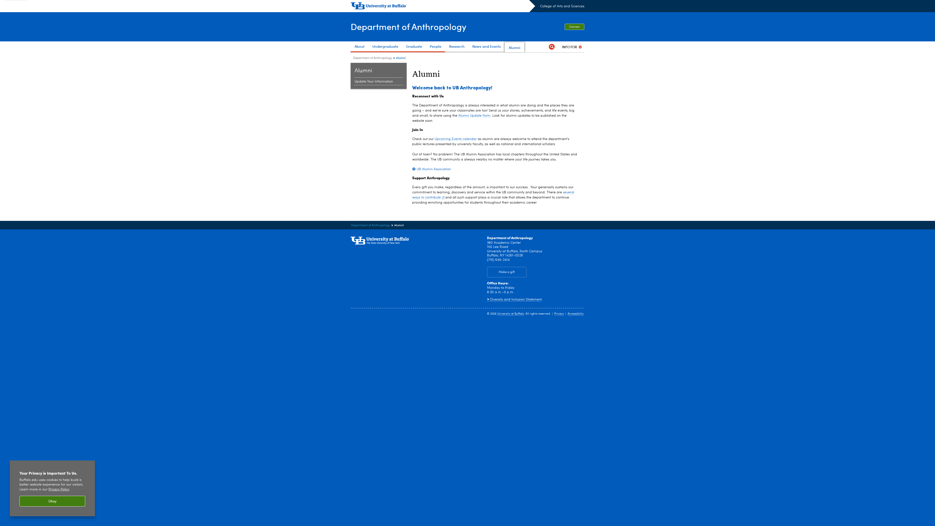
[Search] (552, 46)
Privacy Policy (58, 489)
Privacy (559, 313)
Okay (52, 501)
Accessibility (576, 313)
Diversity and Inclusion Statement (514, 299)
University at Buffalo (510, 313)
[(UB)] (443, 7)
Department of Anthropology (408, 26)
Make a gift (507, 272)
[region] (52, 488)
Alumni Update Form (474, 115)
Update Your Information (374, 81)
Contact (574, 27)
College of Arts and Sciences (562, 6)
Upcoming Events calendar (456, 139)
